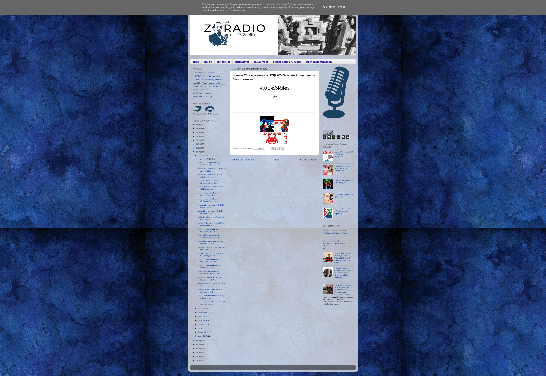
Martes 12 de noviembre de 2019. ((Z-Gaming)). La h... (210, 254)
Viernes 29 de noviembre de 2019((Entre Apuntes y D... (209, 163)
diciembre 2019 (204, 155)
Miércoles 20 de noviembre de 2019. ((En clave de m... (211, 218)
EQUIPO (208, 61)
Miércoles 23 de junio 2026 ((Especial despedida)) (342, 168)
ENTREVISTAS (242, 61)
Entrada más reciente (243, 159)
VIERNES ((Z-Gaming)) (202, 96)
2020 (198, 148)
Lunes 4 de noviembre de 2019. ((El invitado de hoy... (211, 296)
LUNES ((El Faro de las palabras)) (206, 76)
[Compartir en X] (277, 148)
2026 (198, 124)
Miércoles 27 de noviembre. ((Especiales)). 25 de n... (208, 181)
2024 (198, 132)
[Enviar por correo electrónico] (272, 148)
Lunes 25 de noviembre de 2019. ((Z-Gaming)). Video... (210, 199)
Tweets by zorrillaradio (332, 124)
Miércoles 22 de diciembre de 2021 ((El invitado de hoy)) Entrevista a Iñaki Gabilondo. (343, 272)
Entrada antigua (308, 159)
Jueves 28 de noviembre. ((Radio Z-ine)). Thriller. (211, 169)
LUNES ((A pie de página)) (203, 72)
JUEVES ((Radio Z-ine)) (202, 89)
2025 (198, 128)
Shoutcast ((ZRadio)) (331, 240)
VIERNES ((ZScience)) (202, 93)
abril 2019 (202, 324)
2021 (198, 144)
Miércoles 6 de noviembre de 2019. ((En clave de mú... (211, 284)
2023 (198, 136)
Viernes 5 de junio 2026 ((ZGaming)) (343, 181)
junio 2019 (202, 316)
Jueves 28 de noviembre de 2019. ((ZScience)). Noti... (210, 175)
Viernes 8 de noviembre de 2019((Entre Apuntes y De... (209, 272)
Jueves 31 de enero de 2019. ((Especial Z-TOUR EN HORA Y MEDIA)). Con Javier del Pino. (342, 258)
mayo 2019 (202, 320)
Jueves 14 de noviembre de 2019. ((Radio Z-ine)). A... (210, 242)
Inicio (277, 159)
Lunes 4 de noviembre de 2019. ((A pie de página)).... (211, 302)
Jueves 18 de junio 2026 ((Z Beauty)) (343, 195)
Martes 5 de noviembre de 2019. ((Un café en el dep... (210, 290)
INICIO (196, 61)
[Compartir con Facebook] (280, 148)
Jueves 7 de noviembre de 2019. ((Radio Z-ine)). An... (209, 278)
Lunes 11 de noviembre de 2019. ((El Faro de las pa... (210, 266)
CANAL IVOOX (261, 61)
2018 (198, 340)
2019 (198, 151)
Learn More (328, 7)
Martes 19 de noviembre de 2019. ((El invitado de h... (210, 224)
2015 (198, 352)
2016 (198, 348)
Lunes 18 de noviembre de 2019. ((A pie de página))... (210, 230)
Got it (341, 7)
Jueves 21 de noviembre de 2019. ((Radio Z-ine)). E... (210, 212)
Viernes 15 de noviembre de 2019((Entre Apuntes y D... (209, 236)
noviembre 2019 (204, 159)
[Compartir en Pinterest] (283, 148)
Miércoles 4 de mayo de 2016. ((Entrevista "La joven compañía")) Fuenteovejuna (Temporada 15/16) (343, 290)
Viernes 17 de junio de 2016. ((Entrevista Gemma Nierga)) (336, 231)
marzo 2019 (203, 328)
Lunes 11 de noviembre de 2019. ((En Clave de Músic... (210, 260)
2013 (198, 360)
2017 (198, 344)
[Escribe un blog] (274, 148)
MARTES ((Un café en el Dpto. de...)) (207, 83)
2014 (198, 356)
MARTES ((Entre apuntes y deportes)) (208, 79)
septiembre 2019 (205, 312)
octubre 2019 (203, 308)
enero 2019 (202, 336)
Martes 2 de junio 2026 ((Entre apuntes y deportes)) (343, 211)
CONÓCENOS (223, 61)
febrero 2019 (203, 332)
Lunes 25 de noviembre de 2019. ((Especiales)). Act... (210, 193)
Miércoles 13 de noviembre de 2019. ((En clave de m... (211, 248)
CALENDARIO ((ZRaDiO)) (318, 61)
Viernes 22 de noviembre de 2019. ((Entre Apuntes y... (210, 206)
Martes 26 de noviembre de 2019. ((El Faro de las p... (210, 187)
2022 (198, 140)
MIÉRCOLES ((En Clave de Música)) (207, 86)
